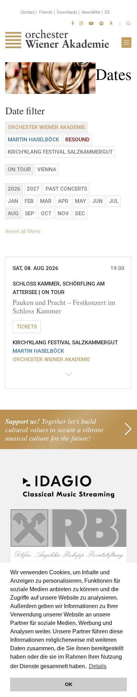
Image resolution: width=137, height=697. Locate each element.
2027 (33, 189)
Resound (77, 139)
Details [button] (97, 666)
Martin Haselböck (33, 139)
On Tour (19, 169)
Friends (46, 12)
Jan (13, 201)
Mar (46, 201)
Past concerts (66, 189)
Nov (63, 213)
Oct (46, 213)
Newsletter (90, 12)
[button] (68, 323)
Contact (27, 12)
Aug (13, 213)
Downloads (67, 12)
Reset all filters (22, 231)
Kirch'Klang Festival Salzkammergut (60, 152)
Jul (113, 201)
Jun (97, 201)
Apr (63, 201)
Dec (80, 213)
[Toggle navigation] (126, 42)
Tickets (27, 327)
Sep (29, 213)
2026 (14, 189)
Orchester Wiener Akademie (46, 127)
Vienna (46, 169)
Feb (29, 201)
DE (107, 12)
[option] (68, 78)
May (80, 201)
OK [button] (68, 684)
